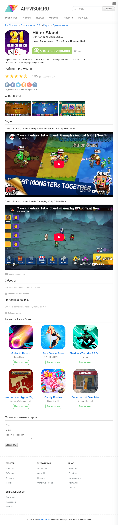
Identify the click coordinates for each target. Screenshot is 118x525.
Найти (109, 9)
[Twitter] (18, 86)
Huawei (40, 17)
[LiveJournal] (34, 86)
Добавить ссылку (15, 313)
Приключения (60, 25)
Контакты (73, 482)
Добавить (11, 445)
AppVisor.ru (11, 25)
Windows (53, 17)
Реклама (82, 17)
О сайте (73, 473)
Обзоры (10, 473)
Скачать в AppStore (55, 50)
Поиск (9, 482)
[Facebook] (12, 86)
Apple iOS (42, 468)
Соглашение (75, 478)
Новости (68, 17)
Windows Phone (45, 482)
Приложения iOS (30, 25)
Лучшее (10, 478)
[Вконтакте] (7, 86)
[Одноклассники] (23, 86)
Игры (46, 25)
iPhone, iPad (11, 17)
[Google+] (29, 86)
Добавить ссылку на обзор (18, 294)
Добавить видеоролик (17, 274)
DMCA (72, 487)
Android (27, 17)
